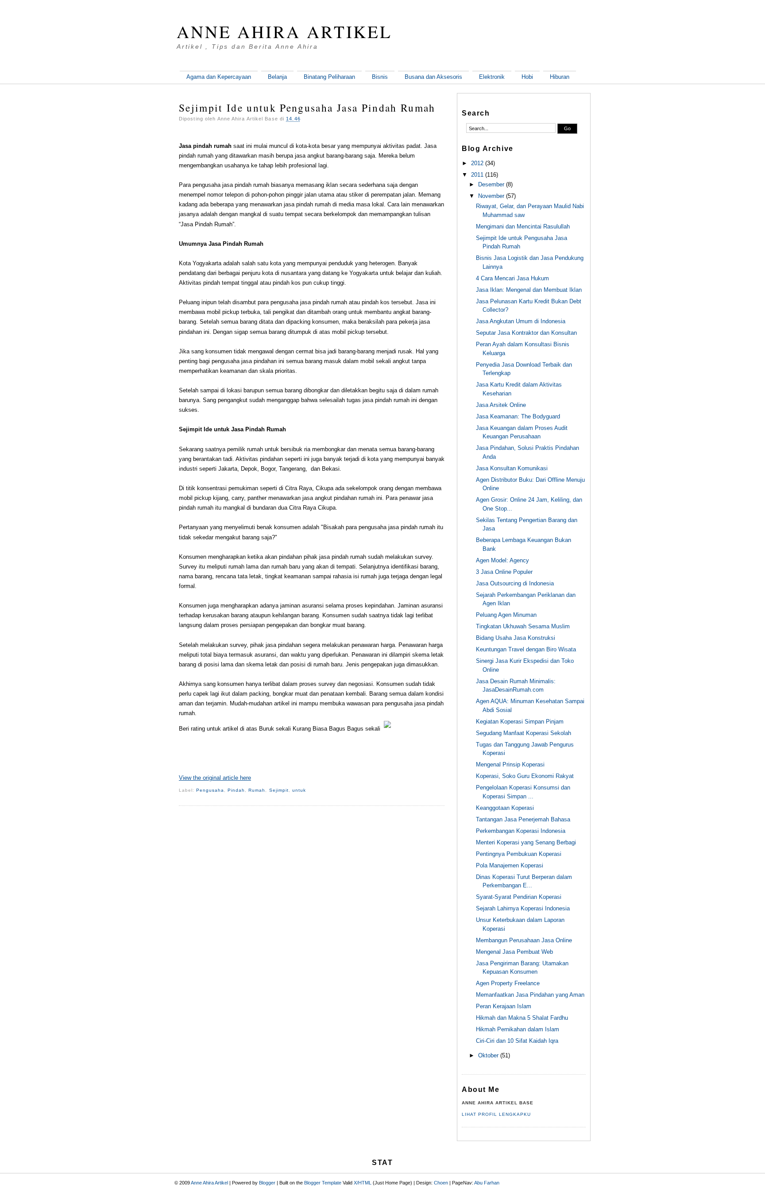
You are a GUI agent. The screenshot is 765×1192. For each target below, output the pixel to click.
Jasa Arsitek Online (501, 405)
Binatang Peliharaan (329, 77)
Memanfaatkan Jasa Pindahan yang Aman (530, 994)
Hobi (527, 77)
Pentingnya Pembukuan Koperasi (518, 854)
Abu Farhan (486, 1182)
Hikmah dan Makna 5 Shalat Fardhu (522, 1017)
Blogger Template (322, 1182)
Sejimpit (279, 790)
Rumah (256, 790)
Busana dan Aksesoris (433, 77)
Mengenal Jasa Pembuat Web (514, 951)
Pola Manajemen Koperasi (509, 865)
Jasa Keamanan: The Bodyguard (518, 416)
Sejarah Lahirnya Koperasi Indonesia (523, 908)
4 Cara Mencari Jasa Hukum (512, 278)
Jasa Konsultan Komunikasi (512, 468)
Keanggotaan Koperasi (505, 808)
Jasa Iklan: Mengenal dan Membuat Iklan (529, 289)
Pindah (236, 790)
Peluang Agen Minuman (506, 614)
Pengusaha (210, 790)
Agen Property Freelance (508, 983)
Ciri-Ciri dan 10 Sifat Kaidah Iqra (517, 1040)
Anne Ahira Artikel (284, 31)
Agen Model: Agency (502, 560)
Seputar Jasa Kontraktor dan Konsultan (526, 332)
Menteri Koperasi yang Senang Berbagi (526, 842)
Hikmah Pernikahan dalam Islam (517, 1029)
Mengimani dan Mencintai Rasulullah (523, 226)
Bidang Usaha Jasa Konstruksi (515, 638)
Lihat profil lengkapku (496, 1114)
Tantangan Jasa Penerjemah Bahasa (523, 819)
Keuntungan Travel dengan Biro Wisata (526, 649)
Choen (441, 1182)
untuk (299, 790)
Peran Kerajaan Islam (503, 1006)
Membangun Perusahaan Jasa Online (524, 940)
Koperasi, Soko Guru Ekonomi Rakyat (525, 776)
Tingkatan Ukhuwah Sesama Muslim (523, 626)
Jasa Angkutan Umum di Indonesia (520, 321)
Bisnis (380, 77)
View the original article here (215, 777)
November (491, 196)
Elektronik (492, 77)
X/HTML (362, 1182)
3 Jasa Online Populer (504, 572)
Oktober (488, 1055)
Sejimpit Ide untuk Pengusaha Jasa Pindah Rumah (307, 108)
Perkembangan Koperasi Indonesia (520, 831)
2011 (477, 174)
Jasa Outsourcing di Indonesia (515, 583)
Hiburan (559, 77)
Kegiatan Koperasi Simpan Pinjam (520, 721)
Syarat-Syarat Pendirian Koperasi (518, 897)
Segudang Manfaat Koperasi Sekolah (523, 733)
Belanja (277, 77)
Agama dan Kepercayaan (218, 77)
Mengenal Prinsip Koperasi (510, 764)
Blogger (267, 1182)
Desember (491, 184)
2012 (477, 163)
